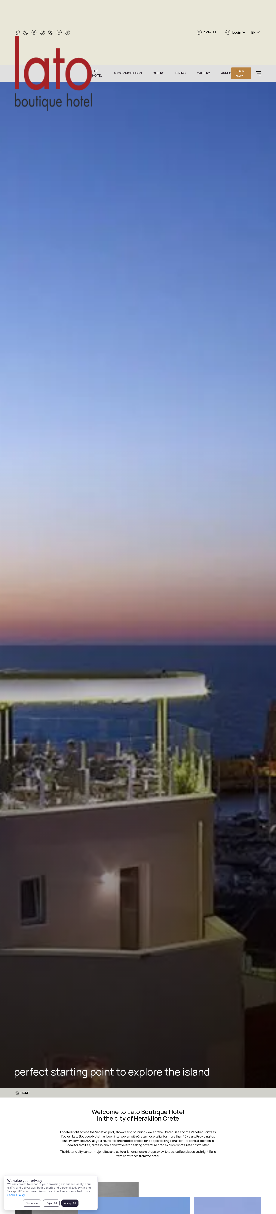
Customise (32, 1203)
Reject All (51, 1203)
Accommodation (127, 73)
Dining (180, 73)
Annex (226, 73)
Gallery (203, 73)
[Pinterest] (67, 32)
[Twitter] (50, 32)
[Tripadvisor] (59, 32)
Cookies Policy (16, 1195)
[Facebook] (34, 32)
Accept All (70, 1203)
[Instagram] (42, 32)
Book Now (240, 73)
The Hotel (97, 73)
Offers (158, 73)
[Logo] (53, 73)
